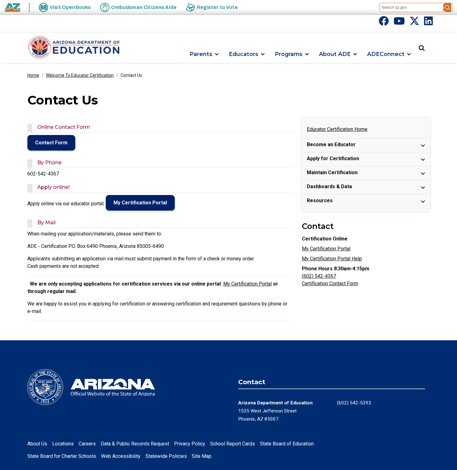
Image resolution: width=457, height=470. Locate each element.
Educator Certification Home (337, 129)
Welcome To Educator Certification (80, 75)
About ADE (335, 54)
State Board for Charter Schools (61, 456)
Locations (63, 444)
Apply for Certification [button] (333, 158)
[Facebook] (384, 23)
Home (33, 75)
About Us (37, 444)
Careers (87, 444)
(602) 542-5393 (354, 403)
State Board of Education (287, 444)
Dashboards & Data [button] (329, 186)
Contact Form (51, 143)
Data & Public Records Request (135, 444)
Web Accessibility (121, 456)
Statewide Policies (166, 456)
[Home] (74, 48)
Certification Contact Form (330, 283)
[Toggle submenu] (423, 145)
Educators (243, 54)
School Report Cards (232, 444)
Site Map (201, 456)
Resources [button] (320, 200)
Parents (201, 54)
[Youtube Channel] (399, 23)
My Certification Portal (140, 203)
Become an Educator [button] (331, 144)
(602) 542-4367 (319, 276)
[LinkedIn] (428, 23)
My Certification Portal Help (332, 259)
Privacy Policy (189, 444)
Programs (288, 54)
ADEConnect (385, 54)
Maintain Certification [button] (332, 172)
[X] (414, 23)
